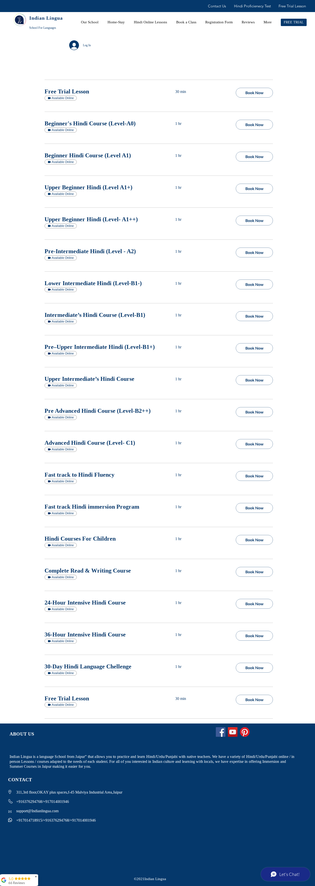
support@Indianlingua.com (37, 811)
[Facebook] (220, 732)
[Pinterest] (245, 732)
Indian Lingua (46, 18)
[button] (254, 93)
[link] (104, 92)
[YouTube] (232, 732)
